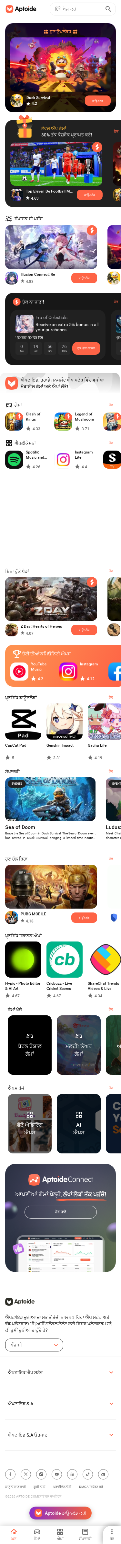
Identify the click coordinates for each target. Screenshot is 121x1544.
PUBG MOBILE (33, 914)
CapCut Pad (15, 745)
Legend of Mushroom (84, 417)
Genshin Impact (60, 745)
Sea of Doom (20, 827)
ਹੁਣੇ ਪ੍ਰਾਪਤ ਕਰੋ (86, 348)
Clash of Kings (33, 417)
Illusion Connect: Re (38, 274)
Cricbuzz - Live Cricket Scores (59, 986)
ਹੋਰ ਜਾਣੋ (60, 1212)
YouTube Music (38, 667)
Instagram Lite (84, 455)
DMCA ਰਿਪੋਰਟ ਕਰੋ (91, 1487)
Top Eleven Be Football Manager (50, 191)
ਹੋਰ (116, 131)
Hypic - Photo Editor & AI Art (22, 986)
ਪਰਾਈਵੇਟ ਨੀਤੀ (62, 1487)
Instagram (89, 664)
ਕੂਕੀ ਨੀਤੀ (39, 1487)
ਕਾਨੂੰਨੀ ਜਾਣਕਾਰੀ (15, 1487)
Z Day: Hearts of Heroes (41, 626)
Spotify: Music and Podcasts (35, 455)
